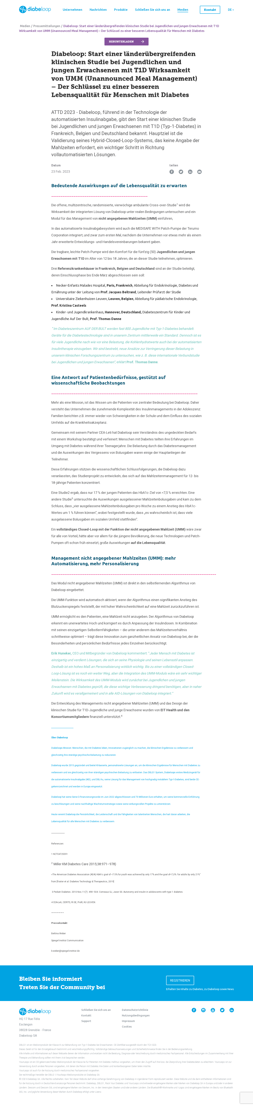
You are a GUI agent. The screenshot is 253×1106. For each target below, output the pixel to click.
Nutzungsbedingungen (136, 1015)
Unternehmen (72, 9)
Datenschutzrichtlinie (135, 1009)
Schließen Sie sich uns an (152, 9)
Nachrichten (98, 9)
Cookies (127, 1026)
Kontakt (210, 10)
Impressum (128, 1021)
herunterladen (121, 41)
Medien (182, 9)
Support (86, 1021)
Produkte (121, 9)
